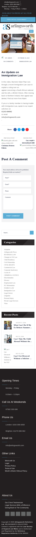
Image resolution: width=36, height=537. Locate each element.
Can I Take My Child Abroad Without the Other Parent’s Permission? (22, 340)
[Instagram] (28, 514)
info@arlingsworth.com (11, 117)
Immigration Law (25, 61)
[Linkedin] (23, 129)
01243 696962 (7, 112)
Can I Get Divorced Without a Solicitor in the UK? (22, 357)
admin (10, 58)
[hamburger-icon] (31, 31)
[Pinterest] (27, 129)
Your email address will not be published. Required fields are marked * (16, 171)
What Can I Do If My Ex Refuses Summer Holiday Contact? (22, 326)
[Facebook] (15, 129)
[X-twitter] (7, 514)
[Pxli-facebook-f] (12, 514)
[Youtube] (23, 514)
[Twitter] (19, 129)
